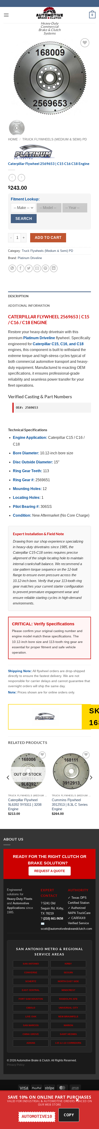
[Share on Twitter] (29, 268)
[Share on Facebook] (20, 268)
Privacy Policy (15, 1064)
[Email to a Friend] (37, 268)
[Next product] (12, 177)
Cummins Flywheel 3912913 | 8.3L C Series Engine (70, 804)
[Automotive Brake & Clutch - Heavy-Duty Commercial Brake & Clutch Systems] (49, 13)
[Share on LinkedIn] (54, 268)
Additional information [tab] (29, 305)
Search (23, 219)
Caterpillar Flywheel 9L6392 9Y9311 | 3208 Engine (24, 804)
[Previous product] (21, 177)
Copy (69, 1114)
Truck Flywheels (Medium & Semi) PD (54, 139)
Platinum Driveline (30, 258)
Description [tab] (18, 296)
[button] (6, 15)
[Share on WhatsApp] (12, 268)
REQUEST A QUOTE (49, 871)
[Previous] (15, 76)
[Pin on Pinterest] (45, 268)
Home (13, 139)
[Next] (83, 76)
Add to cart (48, 238)
